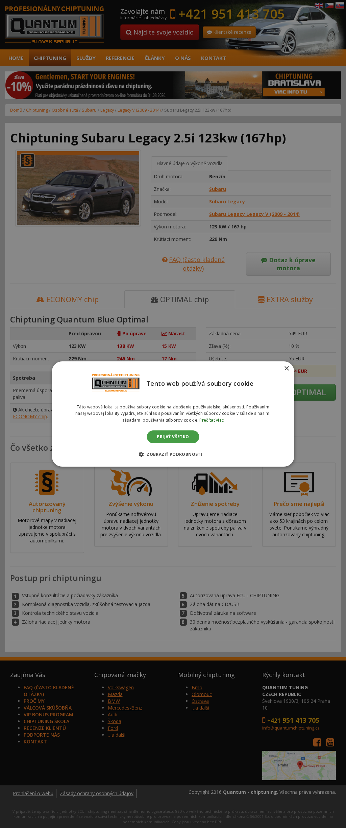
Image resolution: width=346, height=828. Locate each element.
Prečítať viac (211, 420)
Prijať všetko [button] (173, 437)
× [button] (286, 368)
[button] (173, 454)
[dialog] (173, 414)
